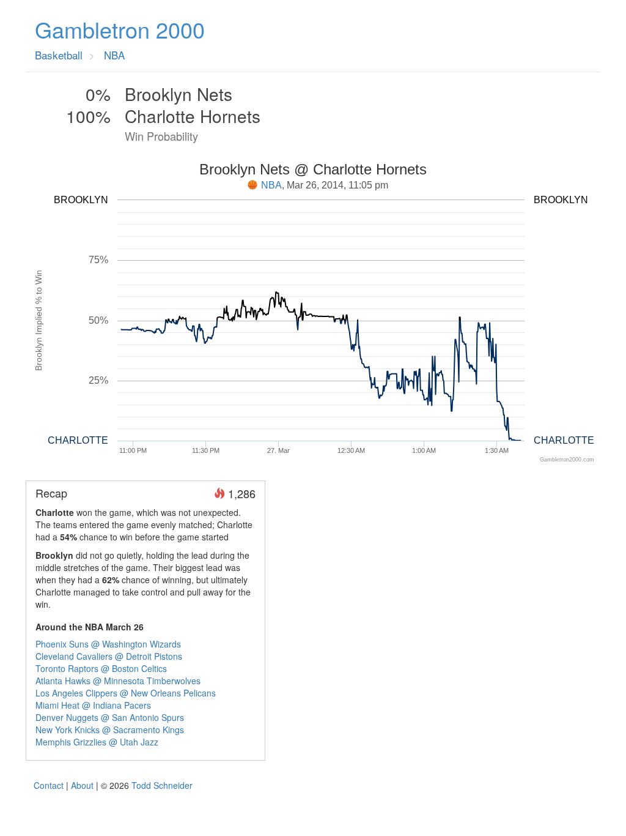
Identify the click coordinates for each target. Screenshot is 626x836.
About (82, 785)
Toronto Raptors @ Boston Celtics (101, 668)
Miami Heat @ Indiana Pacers (93, 705)
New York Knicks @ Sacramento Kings (109, 729)
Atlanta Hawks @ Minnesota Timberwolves (118, 680)
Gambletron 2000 (120, 29)
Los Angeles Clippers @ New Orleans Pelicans (125, 693)
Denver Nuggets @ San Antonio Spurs (109, 717)
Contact (49, 785)
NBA (271, 185)
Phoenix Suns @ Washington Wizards (108, 644)
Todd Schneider (162, 785)
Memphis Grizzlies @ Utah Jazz (96, 742)
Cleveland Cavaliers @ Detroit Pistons (108, 656)
